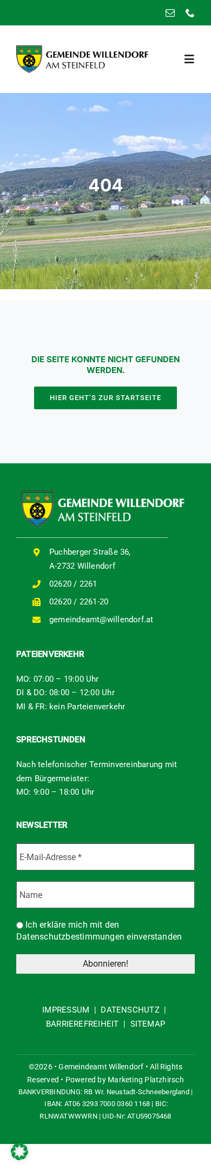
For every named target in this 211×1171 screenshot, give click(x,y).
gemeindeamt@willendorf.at (101, 619)
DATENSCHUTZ (130, 1010)
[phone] (190, 12)
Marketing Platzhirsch (146, 1079)
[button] (19, 1151)
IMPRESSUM (65, 1010)
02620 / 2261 (73, 584)
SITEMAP (148, 1024)
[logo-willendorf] (82, 49)
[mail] (170, 12)
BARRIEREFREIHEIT (82, 1024)
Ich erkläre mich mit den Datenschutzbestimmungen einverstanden (99, 931)
